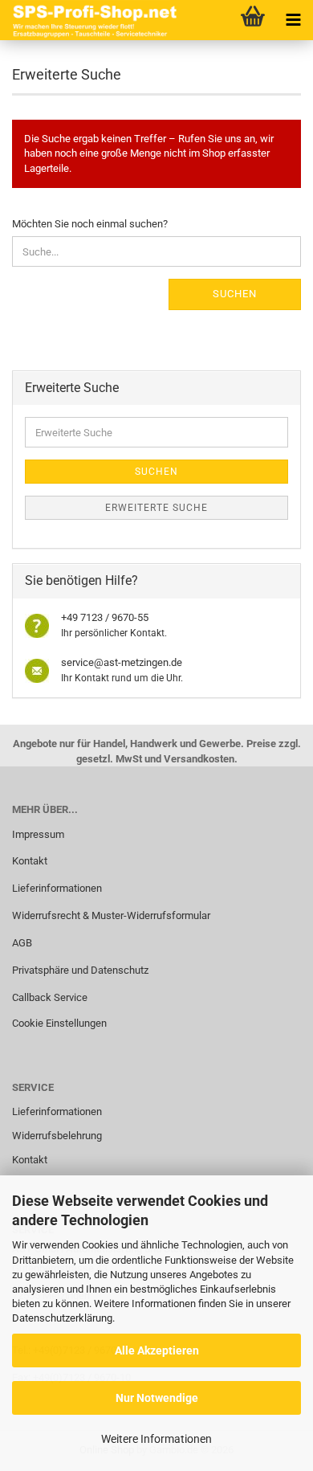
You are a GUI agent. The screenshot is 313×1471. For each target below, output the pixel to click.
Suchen (235, 294)
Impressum (38, 834)
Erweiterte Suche (156, 507)
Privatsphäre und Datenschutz (80, 970)
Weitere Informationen (156, 1438)
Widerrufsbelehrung (57, 1136)
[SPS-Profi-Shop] (92, 20)
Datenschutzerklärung (62, 1318)
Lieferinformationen (57, 888)
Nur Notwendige (157, 1397)
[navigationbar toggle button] (293, 20)
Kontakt (29, 861)
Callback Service (49, 997)
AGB (22, 943)
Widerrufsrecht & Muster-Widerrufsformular (111, 915)
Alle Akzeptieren (157, 1350)
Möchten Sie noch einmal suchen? (90, 224)
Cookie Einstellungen (59, 1023)
